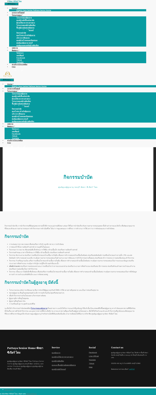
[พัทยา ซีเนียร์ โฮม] (14, 1)
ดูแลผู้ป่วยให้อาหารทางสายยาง (62, 357)
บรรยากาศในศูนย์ (18, 13)
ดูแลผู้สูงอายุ (56, 353)
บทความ (15, 48)
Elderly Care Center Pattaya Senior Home (33, 10)
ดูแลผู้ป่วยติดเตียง (58, 361)
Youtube (19, 62)
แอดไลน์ (132, 369)
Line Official (94, 356)
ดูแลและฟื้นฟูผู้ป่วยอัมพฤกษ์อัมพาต (64, 365)
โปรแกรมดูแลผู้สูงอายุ (39, 308)
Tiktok (91, 363)
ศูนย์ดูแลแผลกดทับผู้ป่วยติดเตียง (27, 45)
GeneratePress (31, 394)
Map (91, 367)
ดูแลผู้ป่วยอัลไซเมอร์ (59, 369)
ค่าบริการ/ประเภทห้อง (19, 64)
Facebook (93, 353)
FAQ (13, 67)
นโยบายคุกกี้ (9, 389)
